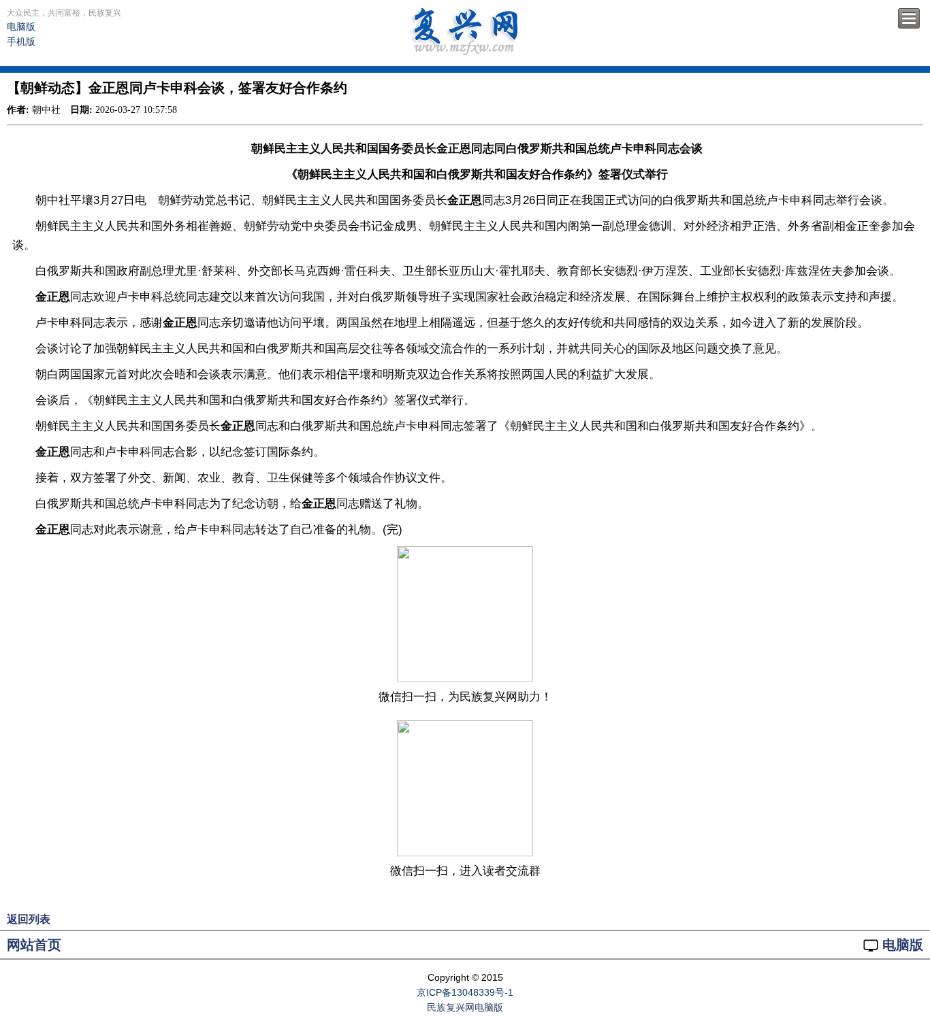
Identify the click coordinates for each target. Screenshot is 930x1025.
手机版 (21, 41)
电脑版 (21, 26)
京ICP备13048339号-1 (465, 992)
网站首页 (34, 944)
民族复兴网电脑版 (465, 1007)
